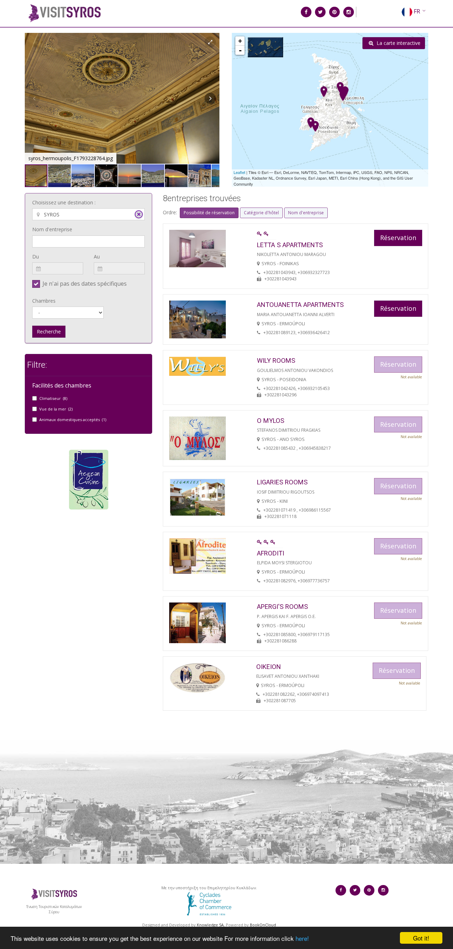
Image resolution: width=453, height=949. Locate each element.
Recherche (49, 331)
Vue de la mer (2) (56, 409)
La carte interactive (397, 43)
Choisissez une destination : (64, 202)
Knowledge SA (210, 924)
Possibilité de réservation (209, 213)
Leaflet (239, 172)
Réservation (398, 237)
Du (35, 256)
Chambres (44, 300)
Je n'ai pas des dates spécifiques (84, 283)
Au (97, 256)
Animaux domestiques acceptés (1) (72, 419)
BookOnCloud (263, 924)
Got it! (421, 937)
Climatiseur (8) (53, 398)
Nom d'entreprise (52, 229)
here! (302, 938)
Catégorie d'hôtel (261, 213)
